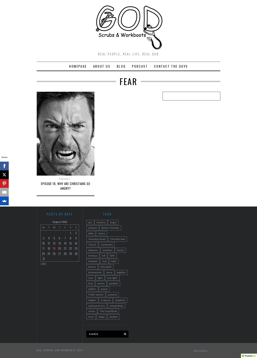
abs (90, 222)
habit (114, 261)
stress (91, 311)
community (107, 244)
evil (103, 255)
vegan (101, 316)
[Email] (4, 192)
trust (91, 316)
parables (113, 283)
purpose (112, 294)
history (92, 266)
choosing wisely (97, 238)
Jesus (109, 272)
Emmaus (92, 255)
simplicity (120, 300)
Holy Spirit (106, 266)
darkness (93, 250)
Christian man (117, 238)
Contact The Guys (171, 66)
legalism (121, 272)
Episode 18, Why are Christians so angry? (65, 186)
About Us (101, 66)
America (101, 222)
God (104, 261)
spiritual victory (96, 305)
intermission (95, 272)
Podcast (140, 66)
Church (92, 244)
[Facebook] (4, 166)
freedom (93, 261)
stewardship (116, 305)
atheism (92, 227)
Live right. (112, 277)
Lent (90, 277)
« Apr (43, 263)
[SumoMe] (4, 201)
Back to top (200, 350)
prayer (104, 288)
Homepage (78, 66)
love (90, 283)
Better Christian (110, 227)
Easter (120, 250)
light (100, 277)
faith (112, 255)
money (101, 283)
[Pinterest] (4, 183)
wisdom (113, 316)
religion (92, 300)
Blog (121, 66)
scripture (106, 300)
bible (91, 233)
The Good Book (108, 311)
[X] (4, 174)
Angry (113, 222)
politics (92, 288)
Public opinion (95, 294)
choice (101, 233)
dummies (107, 250)
